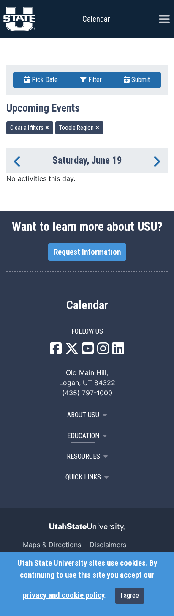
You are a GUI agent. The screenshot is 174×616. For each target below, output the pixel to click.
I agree (129, 595)
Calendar (87, 305)
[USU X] (72, 351)
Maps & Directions (52, 544)
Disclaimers (108, 544)
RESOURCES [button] (83, 456)
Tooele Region (77, 127)
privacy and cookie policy (63, 595)
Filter (94, 80)
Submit (140, 80)
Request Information (87, 252)
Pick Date (44, 80)
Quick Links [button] (83, 477)
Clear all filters (27, 127)
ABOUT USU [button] (83, 415)
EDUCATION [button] (83, 436)
